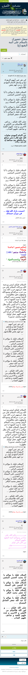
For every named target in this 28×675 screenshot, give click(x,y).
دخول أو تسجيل (5, 1)
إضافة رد (14, 648)
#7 (2, 571)
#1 (2, 75)
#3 (2, 238)
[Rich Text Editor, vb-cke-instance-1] (14, 641)
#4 (2, 281)
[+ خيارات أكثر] (3, 149)
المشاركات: (20, 71)
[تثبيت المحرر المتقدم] (5, 637)
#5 (2, 406)
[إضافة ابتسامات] (2, 637)
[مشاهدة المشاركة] (3, 321)
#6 (2, 532)
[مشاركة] (3, 71)
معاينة (14, 651)
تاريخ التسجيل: (19, 70)
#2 (2, 164)
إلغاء (14, 655)
